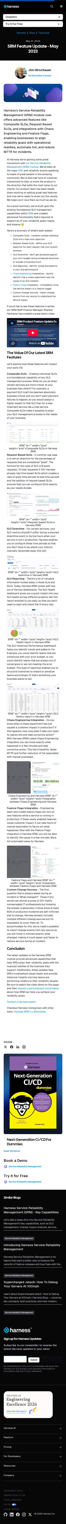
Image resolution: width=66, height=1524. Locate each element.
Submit (33, 1360)
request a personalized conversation (38, 988)
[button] (52, 6)
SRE (20, 170)
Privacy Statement (13, 1500)
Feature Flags (20, 285)
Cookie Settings (11, 1509)
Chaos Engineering (22, 273)
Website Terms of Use (14, 1495)
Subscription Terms (13, 1491)
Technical (44, 32)
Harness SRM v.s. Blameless (30, 1011)
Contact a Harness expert (21, 1001)
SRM (30, 213)
